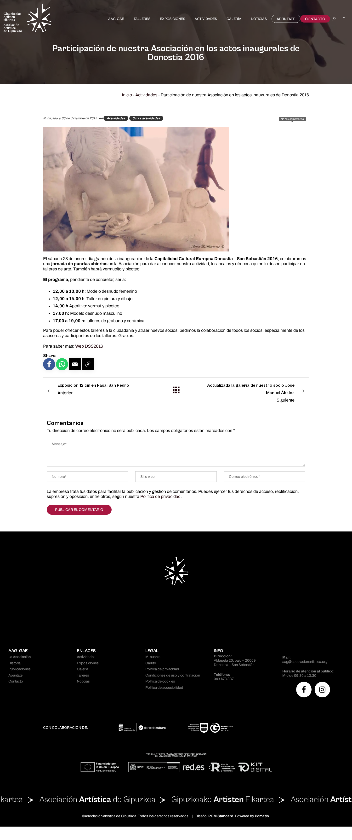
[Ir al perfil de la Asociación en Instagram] (322, 690)
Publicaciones (19, 669)
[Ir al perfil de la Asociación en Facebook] (304, 690)
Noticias (83, 681)
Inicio (127, 95)
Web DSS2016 (89, 346)
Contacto (15, 681)
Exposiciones (88, 663)
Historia (14, 663)
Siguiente (251, 392)
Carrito (150, 663)
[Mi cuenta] (334, 19)
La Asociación (19, 657)
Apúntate (15, 675)
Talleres (83, 675)
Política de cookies (160, 681)
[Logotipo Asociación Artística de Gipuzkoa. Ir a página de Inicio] (27, 19)
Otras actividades (146, 118)
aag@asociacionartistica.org (304, 662)
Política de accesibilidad (164, 687)
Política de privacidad (160, 496)
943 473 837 (224, 679)
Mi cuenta (152, 657)
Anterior (93, 389)
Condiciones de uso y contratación (172, 675)
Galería (82, 669)
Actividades (146, 95)
